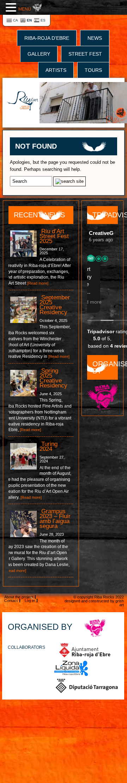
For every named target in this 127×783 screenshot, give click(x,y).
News (94, 38)
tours (93, 70)
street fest (85, 54)
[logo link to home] (22, 101)
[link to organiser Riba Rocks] (95, 628)
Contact (11, 600)
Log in (30, 600)
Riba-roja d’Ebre (46, 38)
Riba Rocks (104, 597)
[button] (12, 7)
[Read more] (37, 283)
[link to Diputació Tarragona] (87, 686)
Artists (56, 70)
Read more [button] (105, 302)
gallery (39, 54)
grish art (119, 603)
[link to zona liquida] (71, 668)
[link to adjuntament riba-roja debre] (85, 650)
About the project (18, 597)
